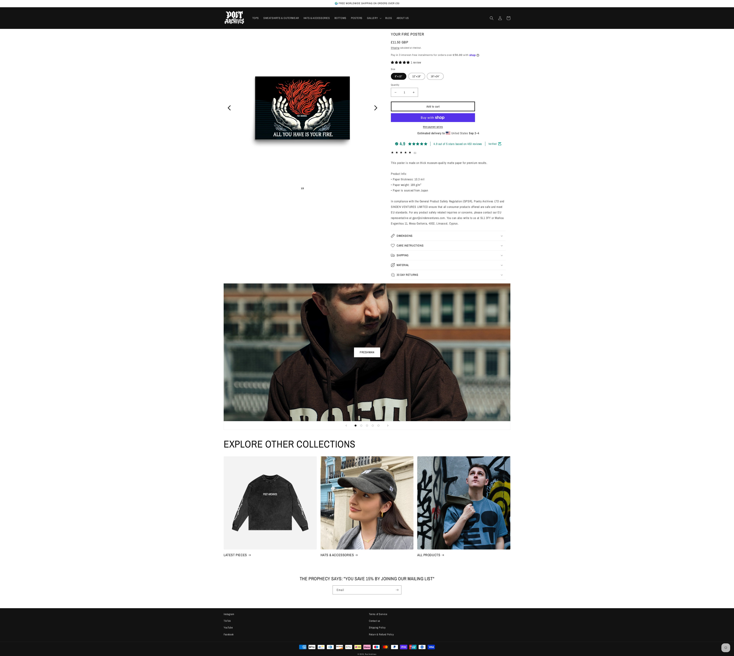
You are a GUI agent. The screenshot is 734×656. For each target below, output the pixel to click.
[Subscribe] (397, 589)
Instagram (229, 614)
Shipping (395, 47)
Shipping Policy (377, 627)
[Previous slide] (346, 425)
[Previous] (229, 108)
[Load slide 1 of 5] (355, 425)
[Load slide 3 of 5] (367, 425)
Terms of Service (378, 614)
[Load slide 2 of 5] (361, 425)
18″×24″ (435, 76)
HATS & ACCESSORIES (337, 555)
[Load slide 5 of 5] (378, 425)
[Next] (375, 108)
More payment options (433, 126)
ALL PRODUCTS (428, 555)
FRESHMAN (367, 352)
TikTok (227, 621)
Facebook (229, 634)
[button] (374, 18)
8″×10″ (398, 76)
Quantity (395, 84)
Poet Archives (370, 654)
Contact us (374, 621)
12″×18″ (416, 76)
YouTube (228, 627)
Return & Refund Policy (381, 634)
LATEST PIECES (235, 555)
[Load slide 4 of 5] (373, 425)
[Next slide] (388, 425)
